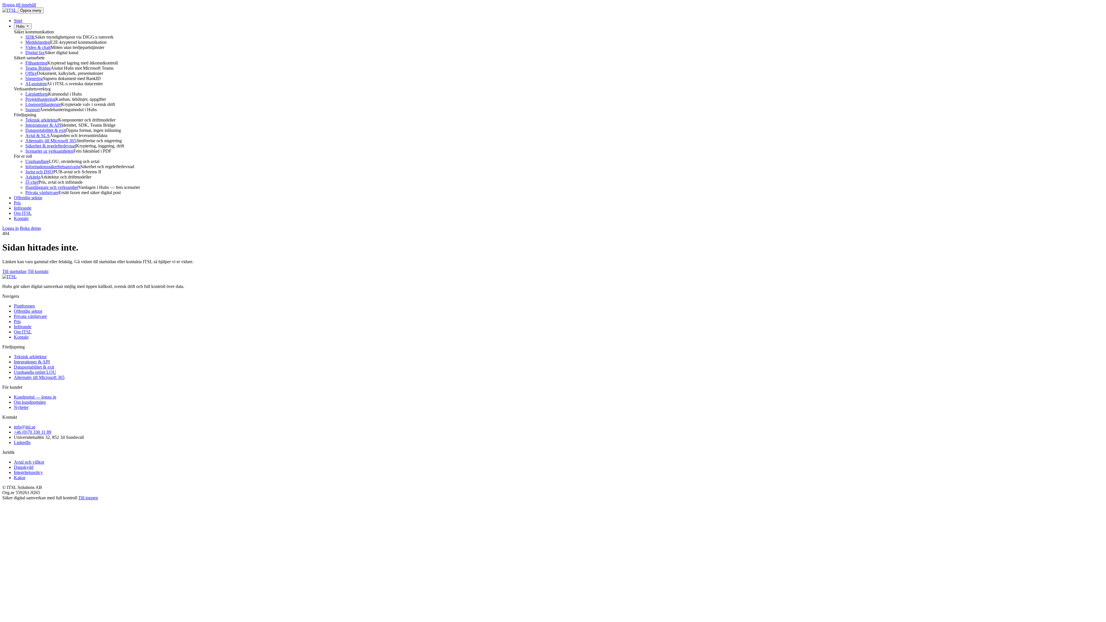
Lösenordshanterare (43, 104)
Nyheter (21, 407)
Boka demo (30, 228)
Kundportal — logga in (35, 397)
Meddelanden (37, 42)
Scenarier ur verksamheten (49, 151)
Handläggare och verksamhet (51, 187)
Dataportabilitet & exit (45, 130)
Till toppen (88, 497)
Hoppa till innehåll (19, 4)
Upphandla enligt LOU (35, 372)
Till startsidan (14, 271)
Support (32, 109)
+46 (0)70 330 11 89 (32, 432)
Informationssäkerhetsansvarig (52, 166)
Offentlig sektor (28, 197)
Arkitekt (32, 177)
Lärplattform (36, 94)
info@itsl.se (24, 426)
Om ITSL (23, 213)
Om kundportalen (30, 402)
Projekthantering (40, 99)
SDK (30, 37)
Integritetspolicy (28, 472)
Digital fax (35, 52)
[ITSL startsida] (10, 10)
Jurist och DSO (39, 171)
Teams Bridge (38, 68)
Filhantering (36, 62)
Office (31, 73)
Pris (17, 202)
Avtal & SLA (37, 135)
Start (18, 20)
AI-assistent (36, 83)
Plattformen (24, 306)
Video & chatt (38, 47)
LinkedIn (22, 442)
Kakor (19, 477)
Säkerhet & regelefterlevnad (50, 145)
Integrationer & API (43, 125)
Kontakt (21, 218)
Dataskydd (23, 467)
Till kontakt (38, 271)
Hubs (21, 26)
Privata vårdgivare (41, 192)
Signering (34, 78)
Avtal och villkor (29, 462)
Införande (22, 208)
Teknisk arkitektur (41, 119)
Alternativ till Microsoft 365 (50, 140)
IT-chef (32, 182)
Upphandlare (37, 161)
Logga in (10, 228)
